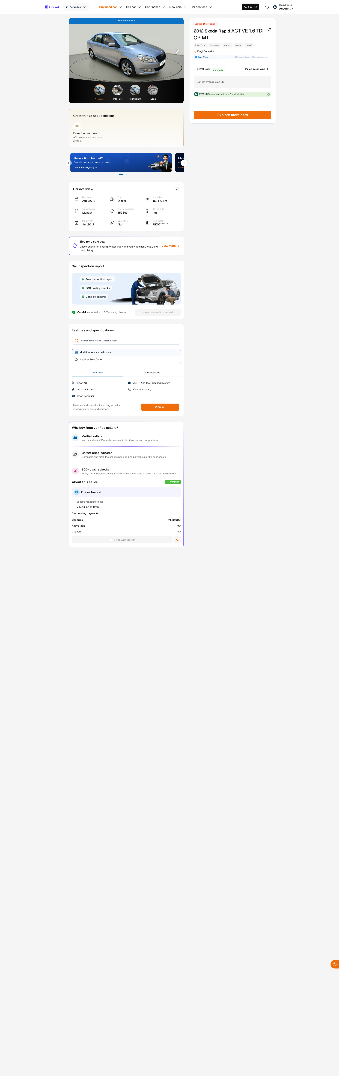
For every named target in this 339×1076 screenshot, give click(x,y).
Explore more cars (232, 115)
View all (160, 407)
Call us (252, 7)
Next (176, 50)
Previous (76, 50)
